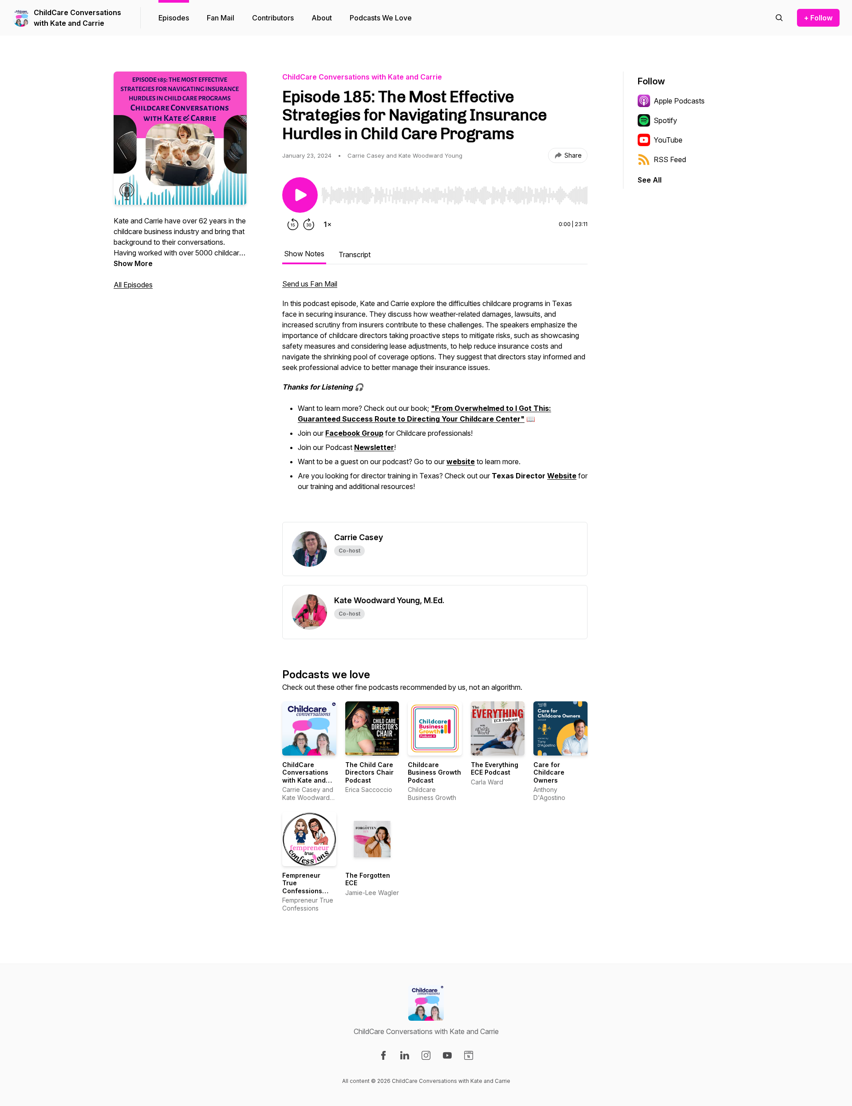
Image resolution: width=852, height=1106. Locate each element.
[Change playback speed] (327, 224)
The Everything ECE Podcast (494, 768)
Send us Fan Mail (309, 283)
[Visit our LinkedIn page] (404, 1055)
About (322, 17)
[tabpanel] (435, 400)
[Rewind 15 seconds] (293, 224)
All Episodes (133, 284)
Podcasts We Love (381, 17)
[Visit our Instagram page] (426, 1055)
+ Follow (818, 17)
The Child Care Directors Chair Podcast (369, 772)
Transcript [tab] (355, 254)
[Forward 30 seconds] (309, 224)
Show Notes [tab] (304, 253)
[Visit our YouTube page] (447, 1055)
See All (650, 179)
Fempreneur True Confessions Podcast (302, 887)
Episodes (173, 17)
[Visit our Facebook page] (383, 1055)
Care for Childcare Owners (548, 772)
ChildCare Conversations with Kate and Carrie (77, 18)
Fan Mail (220, 17)
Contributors (273, 17)
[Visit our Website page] (468, 1055)
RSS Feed (670, 159)
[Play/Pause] (300, 195)
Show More (133, 263)
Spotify (665, 120)
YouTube (668, 139)
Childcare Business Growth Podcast (434, 772)
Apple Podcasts (679, 100)
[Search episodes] (779, 17)
